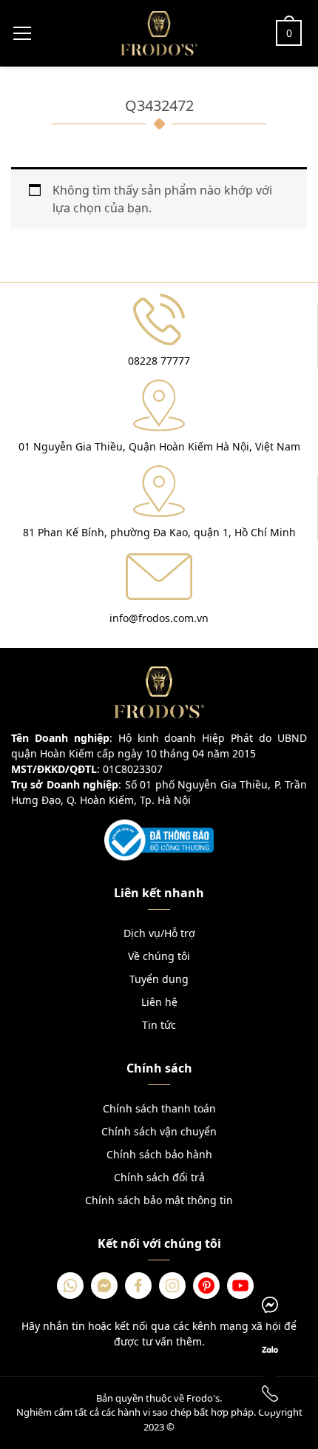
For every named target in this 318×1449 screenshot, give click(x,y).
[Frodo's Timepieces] (159, 32)
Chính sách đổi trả (159, 1177)
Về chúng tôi (159, 956)
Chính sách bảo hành (159, 1154)
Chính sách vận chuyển (159, 1131)
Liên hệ (159, 1002)
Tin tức (159, 1025)
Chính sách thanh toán (159, 1108)
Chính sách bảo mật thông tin (159, 1200)
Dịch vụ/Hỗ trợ (159, 933)
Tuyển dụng (159, 979)
